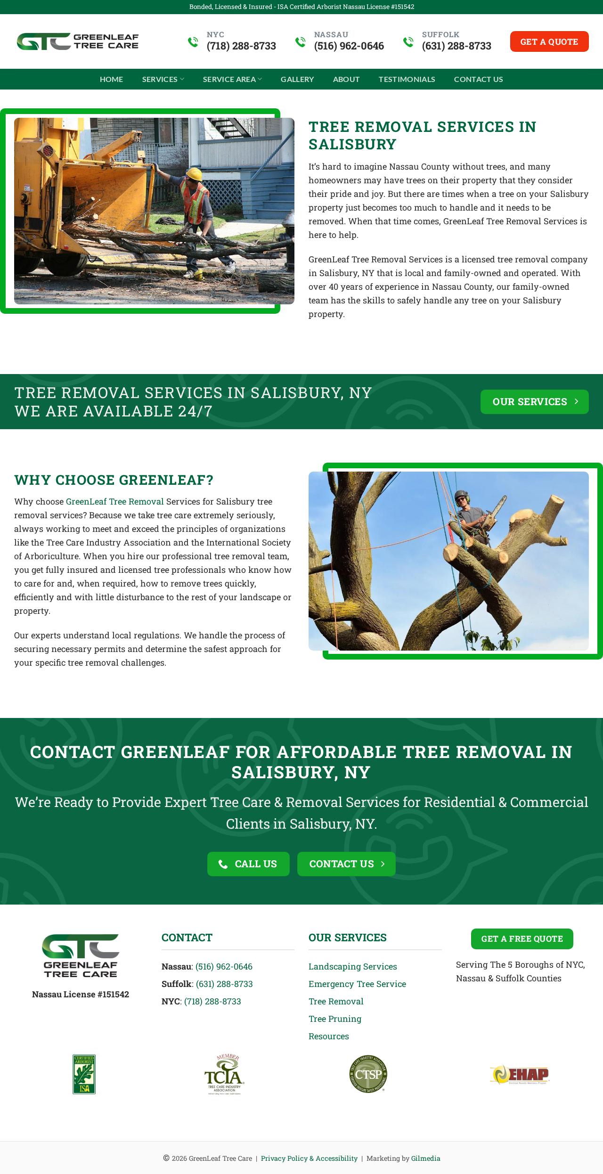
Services (160, 78)
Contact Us (478, 78)
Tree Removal (336, 1001)
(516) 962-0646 (224, 966)
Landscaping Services (353, 966)
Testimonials (407, 78)
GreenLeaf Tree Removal (115, 501)
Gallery (297, 78)
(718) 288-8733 (212, 1001)
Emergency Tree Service (357, 983)
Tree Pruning (335, 1018)
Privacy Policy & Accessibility (309, 1158)
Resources (329, 1036)
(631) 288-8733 (224, 983)
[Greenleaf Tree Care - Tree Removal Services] (77, 41)
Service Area (229, 78)
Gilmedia (425, 1158)
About (346, 78)
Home (111, 78)
